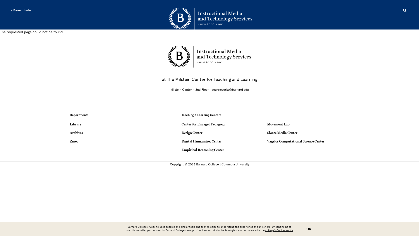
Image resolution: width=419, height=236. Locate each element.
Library (75, 124)
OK (308, 229)
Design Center (192, 132)
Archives (76, 132)
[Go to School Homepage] (210, 19)
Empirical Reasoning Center (203, 150)
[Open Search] (405, 11)
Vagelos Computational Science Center (296, 141)
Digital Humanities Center (202, 141)
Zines (74, 141)
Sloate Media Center (282, 132)
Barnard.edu (22, 10)
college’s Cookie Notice (279, 230)
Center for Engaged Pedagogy (203, 124)
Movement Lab (278, 124)
